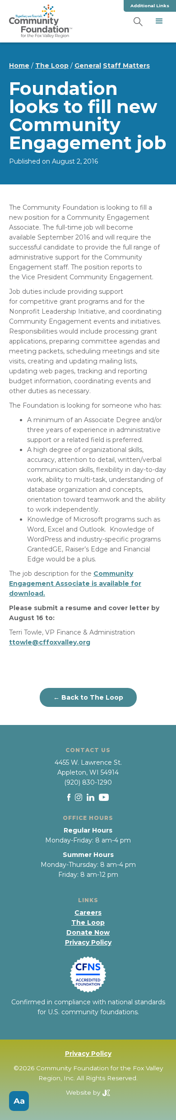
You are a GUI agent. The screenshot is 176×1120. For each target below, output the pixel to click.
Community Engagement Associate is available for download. (75, 583)
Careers (88, 912)
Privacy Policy (88, 942)
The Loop (52, 65)
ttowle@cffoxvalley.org (49, 642)
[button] (159, 21)
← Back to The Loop (88, 697)
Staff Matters (126, 65)
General (87, 65)
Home (19, 65)
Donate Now (88, 932)
